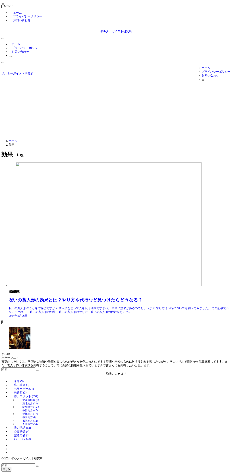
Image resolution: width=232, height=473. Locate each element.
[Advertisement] (116, 110)
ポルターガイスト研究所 (116, 31)
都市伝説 (22, 439)
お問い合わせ (21, 20)
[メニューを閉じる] (2, 4)
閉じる (6, 469)
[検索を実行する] (37, 370)
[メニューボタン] (2, 38)
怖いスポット (26, 396)
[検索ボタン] (10, 56)
